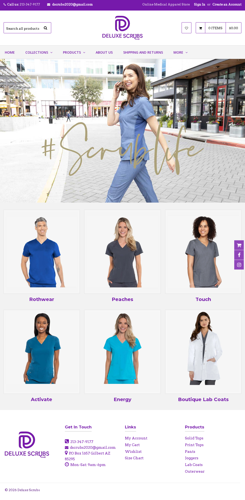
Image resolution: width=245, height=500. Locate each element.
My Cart (132, 445)
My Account (136, 438)
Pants (190, 451)
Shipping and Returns (143, 52)
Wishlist (133, 451)
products (72, 52)
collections (37, 52)
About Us (104, 52)
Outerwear (195, 471)
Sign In (199, 4)
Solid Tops (194, 438)
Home (10, 52)
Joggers (191, 458)
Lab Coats (194, 465)
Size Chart (134, 458)
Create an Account (226, 4)
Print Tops (194, 445)
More (178, 52)
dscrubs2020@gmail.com (72, 4)
